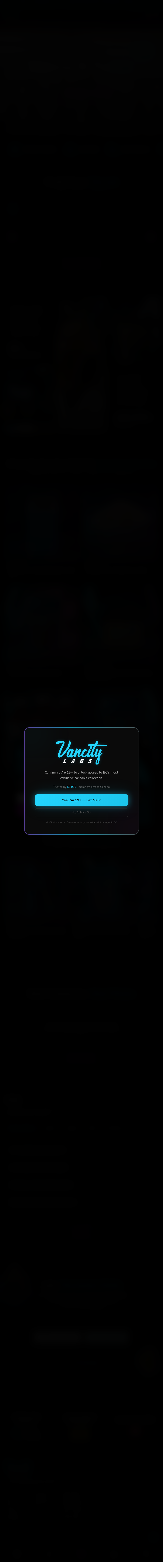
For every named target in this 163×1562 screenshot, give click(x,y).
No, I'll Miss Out (81, 812)
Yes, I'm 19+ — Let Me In (81, 800)
